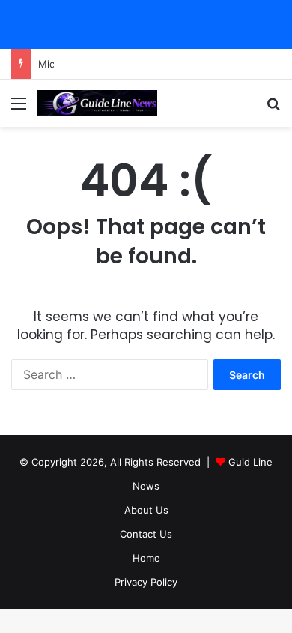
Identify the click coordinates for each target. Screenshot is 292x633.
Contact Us (146, 534)
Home (146, 558)
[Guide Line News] (97, 103)
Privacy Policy (146, 582)
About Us (146, 510)
